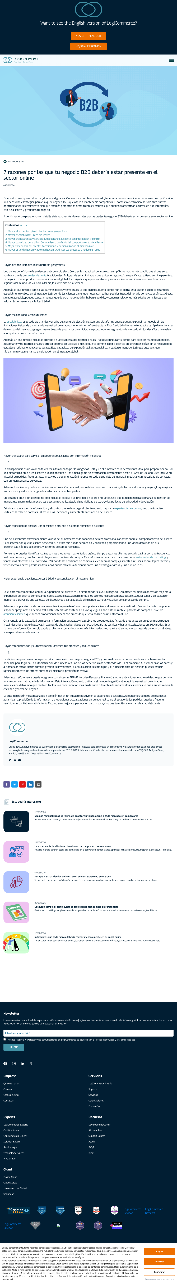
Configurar (159, 1272)
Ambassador (9, 1158)
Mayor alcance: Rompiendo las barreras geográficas (36, 231)
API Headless (95, 1130)
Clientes (7, 1089)
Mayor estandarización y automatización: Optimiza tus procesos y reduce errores (52, 249)
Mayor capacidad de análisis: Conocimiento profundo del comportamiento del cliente (54, 242)
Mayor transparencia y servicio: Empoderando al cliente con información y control (52, 238)
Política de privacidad (104, 1039)
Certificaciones (96, 1100)
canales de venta (36, 275)
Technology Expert (13, 1152)
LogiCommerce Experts (15, 1124)
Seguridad (8, 1193)
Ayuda (91, 1141)
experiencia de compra (127, 508)
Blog (91, 1152)
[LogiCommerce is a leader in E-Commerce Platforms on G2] (96, 1211)
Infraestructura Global (15, 1188)
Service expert (10, 1147)
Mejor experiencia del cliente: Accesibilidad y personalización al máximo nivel (50, 245)
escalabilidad (15, 321)
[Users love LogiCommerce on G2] (78, 1211)
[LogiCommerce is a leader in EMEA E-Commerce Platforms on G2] (114, 1211)
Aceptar (159, 1251)
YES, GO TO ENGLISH (88, 36)
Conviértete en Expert (14, 1135)
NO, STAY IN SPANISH (88, 46)
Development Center (99, 1124)
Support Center (96, 1135)
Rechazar (159, 1261)
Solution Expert (11, 1141)
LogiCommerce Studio (100, 1083)
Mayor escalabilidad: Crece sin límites (27, 234)
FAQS (91, 1147)
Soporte (92, 1089)
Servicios (93, 1094)
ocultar (24, 225)
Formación (94, 1106)
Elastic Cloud (10, 1177)
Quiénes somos (11, 1083)
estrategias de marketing (151, 557)
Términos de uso (127, 1039)
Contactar (8, 1100)
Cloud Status (10, 1182)
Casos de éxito (11, 1094)
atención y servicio (14, 614)
